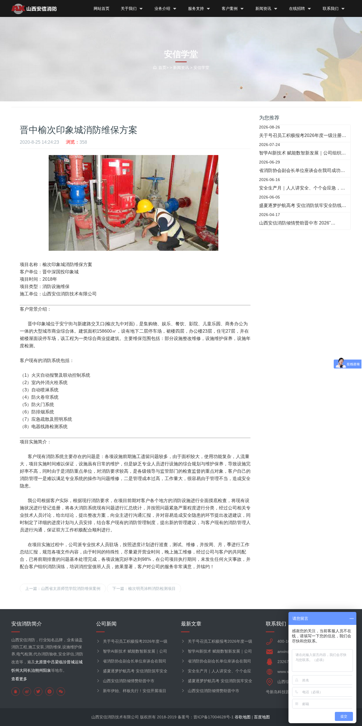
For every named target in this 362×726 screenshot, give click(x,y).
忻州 (15, 670)
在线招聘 (297, 8)
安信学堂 (201, 67)
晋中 (47, 662)
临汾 (63, 662)
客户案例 (230, 8)
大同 (23, 670)
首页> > (165, 67)
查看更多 (19, 679)
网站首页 (101, 8)
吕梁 (55, 662)
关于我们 (129, 8)
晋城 (71, 662)
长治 (31, 670)
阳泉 (47, 670)
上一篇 (62, 588)
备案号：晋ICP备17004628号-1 (206, 717)
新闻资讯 (263, 8)
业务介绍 (162, 8)
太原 (39, 662)
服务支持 (196, 8)
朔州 (39, 670)
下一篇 (144, 588)
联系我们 (331, 8)
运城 (79, 662)
